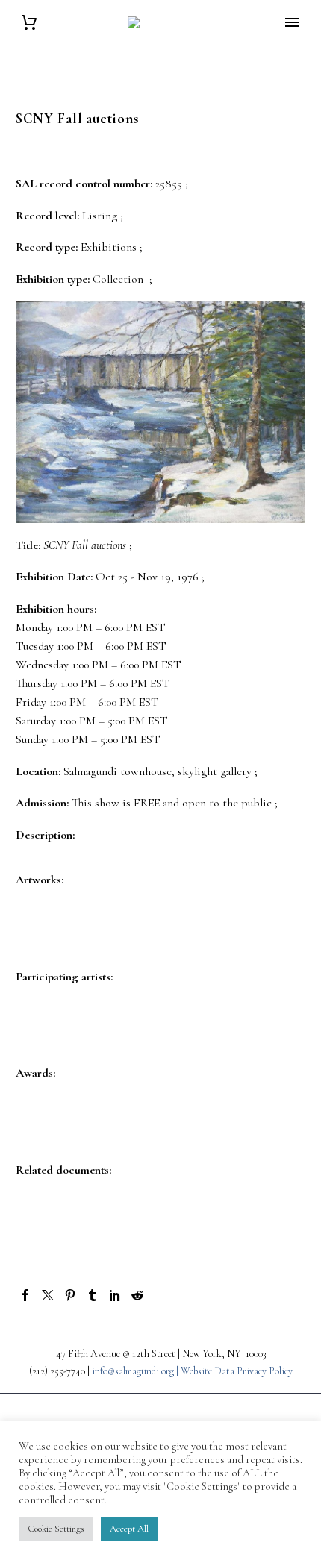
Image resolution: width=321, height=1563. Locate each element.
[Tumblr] (93, 1295)
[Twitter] (48, 1295)
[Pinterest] (70, 1295)
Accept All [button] (129, 1529)
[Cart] (29, 22)
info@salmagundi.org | (136, 1371)
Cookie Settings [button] (56, 1529)
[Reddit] (137, 1295)
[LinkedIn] (115, 1295)
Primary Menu (291, 22)
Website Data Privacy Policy (237, 1371)
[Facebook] (25, 1295)
